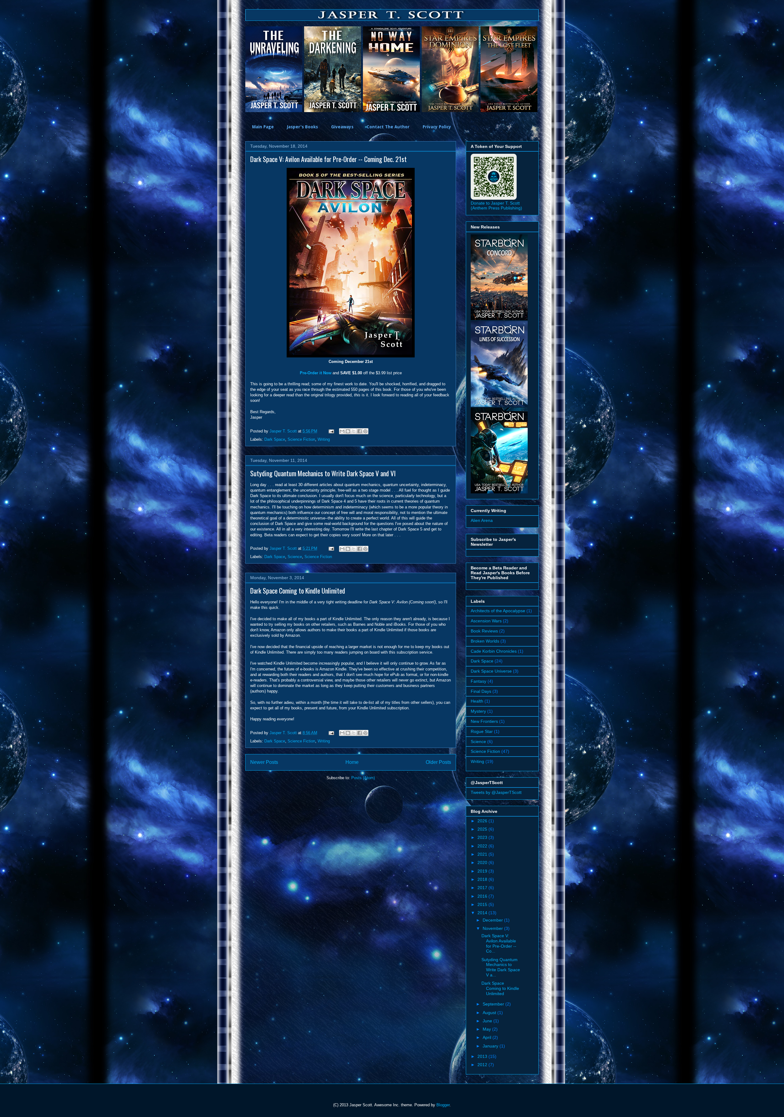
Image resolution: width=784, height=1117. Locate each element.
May (487, 1029)
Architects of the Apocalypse (498, 610)
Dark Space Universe (491, 671)
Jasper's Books (302, 126)
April (487, 1037)
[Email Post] (330, 431)
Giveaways (342, 126)
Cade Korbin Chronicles (494, 651)
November (493, 928)
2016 (482, 896)
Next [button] (543, 69)
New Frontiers (484, 721)
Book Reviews (484, 630)
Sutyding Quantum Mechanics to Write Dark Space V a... (500, 967)
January (491, 1045)
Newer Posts (264, 762)
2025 (482, 829)
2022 (482, 845)
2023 (482, 837)
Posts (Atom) (363, 777)
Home (352, 762)
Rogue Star (482, 731)
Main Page (263, 126)
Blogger (443, 1105)
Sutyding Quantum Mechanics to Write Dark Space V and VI (323, 473)
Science (295, 556)
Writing (324, 439)
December (493, 920)
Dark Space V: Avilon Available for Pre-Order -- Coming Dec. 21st (328, 159)
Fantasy (478, 681)
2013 (482, 1056)
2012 (482, 1064)
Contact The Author (388, 126)
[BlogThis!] (348, 431)
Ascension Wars (486, 620)
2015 (482, 904)
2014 (482, 912)
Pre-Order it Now (315, 373)
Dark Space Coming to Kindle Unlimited (297, 590)
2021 (482, 854)
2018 (482, 879)
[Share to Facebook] (359, 431)
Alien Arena (482, 520)
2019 (482, 871)
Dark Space (274, 439)
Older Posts (438, 762)
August (490, 1012)
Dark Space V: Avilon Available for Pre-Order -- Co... (498, 943)
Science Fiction (301, 439)
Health (477, 701)
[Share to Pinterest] (365, 431)
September (494, 1004)
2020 (482, 862)
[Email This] (342, 431)
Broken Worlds (485, 641)
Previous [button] (241, 69)
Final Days (481, 691)
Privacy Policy (437, 126)
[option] (274, 69)
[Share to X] (354, 431)
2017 (482, 887)
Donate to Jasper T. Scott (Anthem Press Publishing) (496, 205)
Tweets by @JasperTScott (496, 792)
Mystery (478, 711)
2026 (482, 820)
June (488, 1020)
